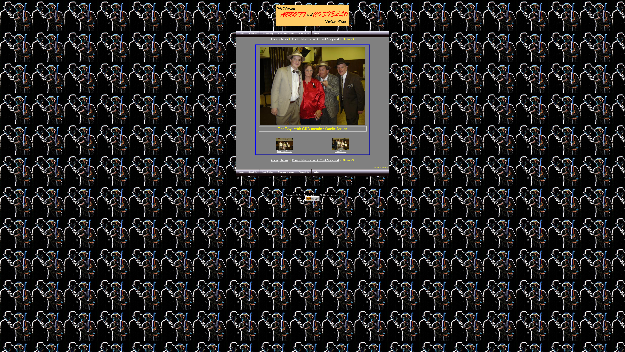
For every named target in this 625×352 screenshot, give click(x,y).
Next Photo (340, 151)
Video (316, 33)
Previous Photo (284, 151)
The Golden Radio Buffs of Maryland (315, 39)
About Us (253, 33)
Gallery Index (279, 39)
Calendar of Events (286, 33)
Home (241, 33)
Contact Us (304, 33)
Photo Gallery (267, 33)
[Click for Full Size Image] (312, 124)
